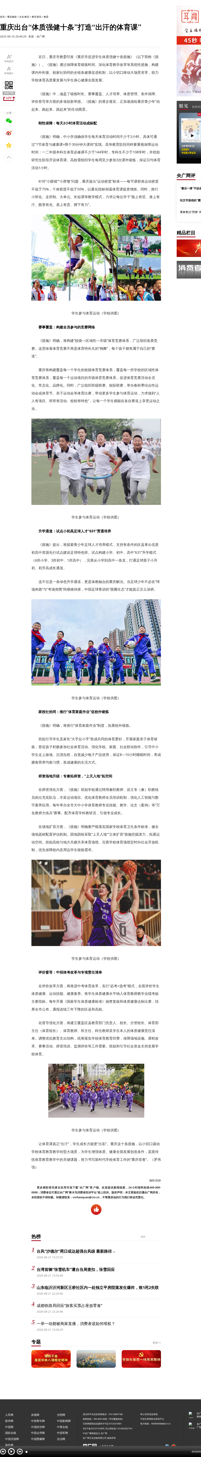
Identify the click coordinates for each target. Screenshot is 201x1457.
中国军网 (62, 1433)
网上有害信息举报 (149, 1414)
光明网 (61, 1415)
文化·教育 (24, 16)
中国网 (9, 1427)
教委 (46, 16)
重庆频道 (12, 16)
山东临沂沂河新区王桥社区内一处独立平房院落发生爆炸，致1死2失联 (98, 1287)
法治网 (61, 1439)
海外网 (9, 1445)
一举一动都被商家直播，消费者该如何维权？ (76, 1323)
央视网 (35, 1415)
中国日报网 (12, 1439)
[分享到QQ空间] (9, 145)
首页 (2, 16)
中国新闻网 (64, 1421)
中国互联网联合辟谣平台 (152, 1418)
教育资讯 (36, 16)
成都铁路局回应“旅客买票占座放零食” (69, 1305)
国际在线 (10, 1433)
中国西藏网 (38, 1439)
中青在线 (62, 1427)
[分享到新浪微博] (9, 133)
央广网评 (186, 175)
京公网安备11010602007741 (118, 1428)
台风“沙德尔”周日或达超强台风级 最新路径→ (76, 1251)
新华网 (9, 1421)
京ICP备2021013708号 (94, 1428)
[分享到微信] (9, 121)
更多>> (156, 1342)
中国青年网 (38, 1421)
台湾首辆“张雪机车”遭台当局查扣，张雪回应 (76, 1269)
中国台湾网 (38, 1433)
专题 (36, 1341)
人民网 (9, 1415)
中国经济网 (38, 1427)
